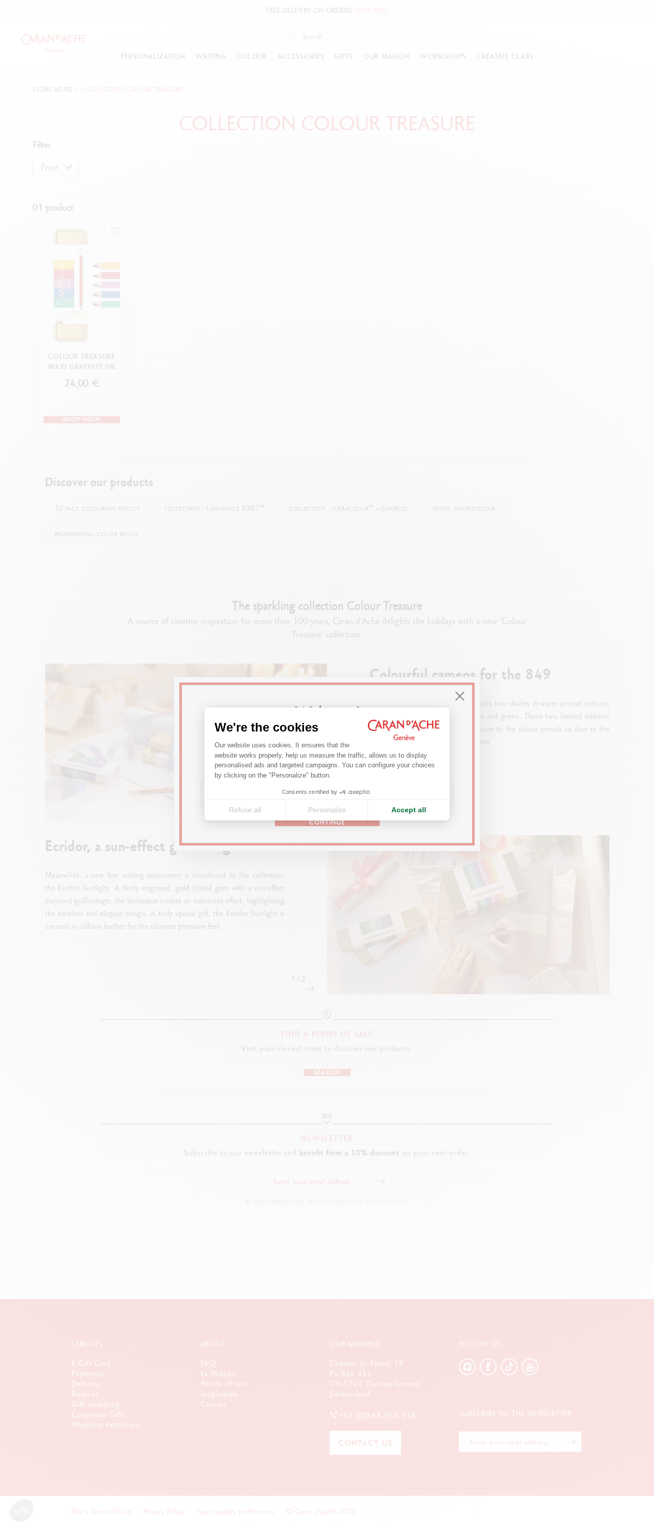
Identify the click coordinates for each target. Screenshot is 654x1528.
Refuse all (245, 810)
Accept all (408, 810)
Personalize (327, 810)
